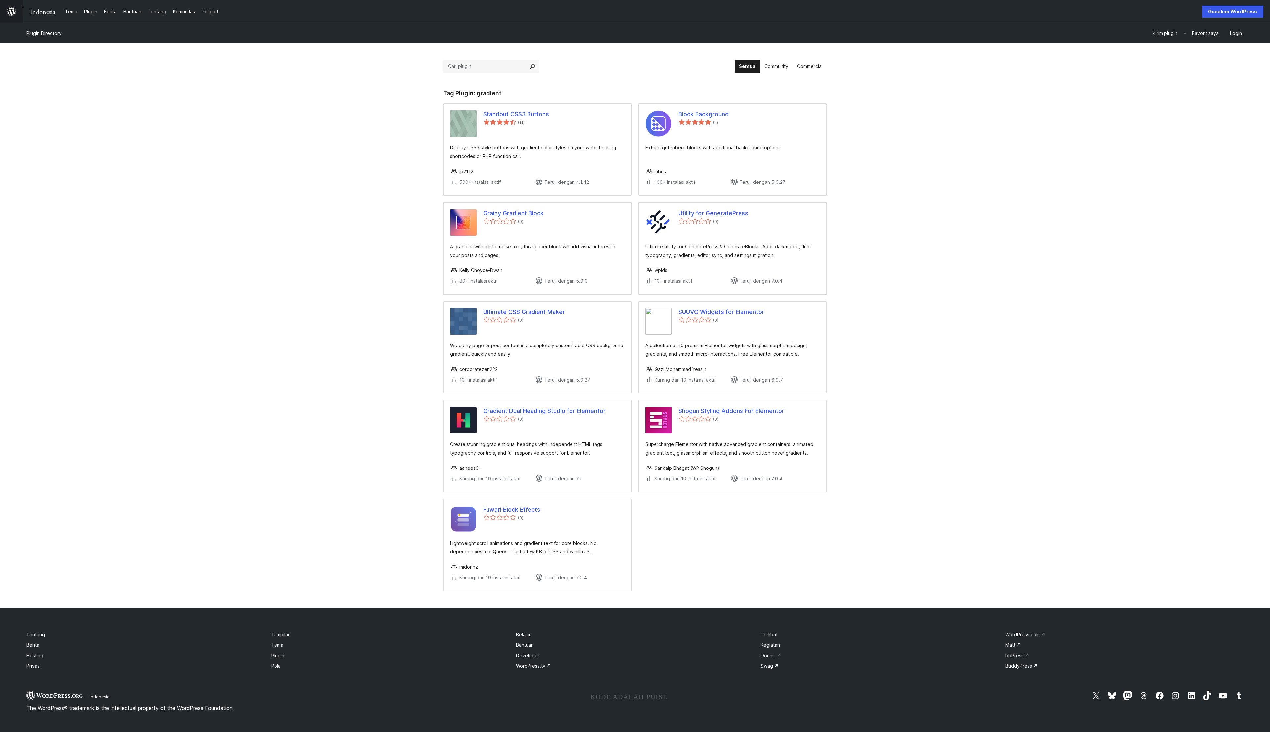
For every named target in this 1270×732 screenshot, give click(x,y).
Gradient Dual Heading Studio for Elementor (544, 410)
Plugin (277, 655)
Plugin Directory (44, 33)
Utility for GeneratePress (713, 213)
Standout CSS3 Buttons (516, 114)
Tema (277, 645)
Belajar (523, 634)
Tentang (35, 634)
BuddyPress (1021, 666)
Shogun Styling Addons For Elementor (731, 410)
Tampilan (281, 634)
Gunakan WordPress (1232, 11)
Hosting (34, 655)
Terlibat (769, 634)
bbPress (1017, 655)
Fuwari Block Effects (511, 509)
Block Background (703, 114)
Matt (1013, 645)
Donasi (771, 655)
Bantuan (525, 645)
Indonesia (100, 696)
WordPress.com (1025, 634)
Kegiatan (770, 645)
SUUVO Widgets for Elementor (721, 311)
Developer (527, 655)
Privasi (33, 666)
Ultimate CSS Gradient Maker (524, 311)
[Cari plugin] (532, 66)
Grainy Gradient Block (513, 213)
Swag (770, 666)
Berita (32, 645)
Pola (276, 666)
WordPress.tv (533, 666)
